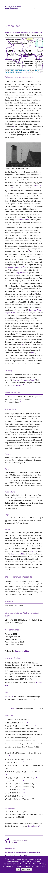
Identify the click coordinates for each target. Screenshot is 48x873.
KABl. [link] (9, 762)
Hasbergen (17, 385)
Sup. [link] (20, 313)
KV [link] (13, 219)
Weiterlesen (26, 869)
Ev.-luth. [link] (23, 358)
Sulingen (33, 551)
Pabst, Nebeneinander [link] (18, 738)
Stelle (33, 353)
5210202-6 (9, 697)
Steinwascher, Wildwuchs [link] (24, 747)
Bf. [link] (23, 87)
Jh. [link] (9, 97)
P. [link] (8, 270)
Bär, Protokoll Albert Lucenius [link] (29, 735)
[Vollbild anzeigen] (40, 49)
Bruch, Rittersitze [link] (13, 662)
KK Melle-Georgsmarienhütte (31, 32)
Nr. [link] (9, 620)
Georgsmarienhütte (22, 219)
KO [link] (23, 35)
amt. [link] (20, 270)
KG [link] (40, 129)
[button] (24, 54)
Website (14, 708)
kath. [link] (37, 182)
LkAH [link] (9, 725)
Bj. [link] (14, 581)
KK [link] (27, 313)
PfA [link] (20, 623)
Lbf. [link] (19, 254)
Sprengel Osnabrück (12, 32)
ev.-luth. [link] (24, 257)
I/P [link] (6, 520)
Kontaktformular (33, 826)
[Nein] (45, 864)
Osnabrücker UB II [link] (13, 719)
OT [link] (10, 383)
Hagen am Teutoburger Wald (23, 380)
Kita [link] (13, 363)
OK (18, 869)
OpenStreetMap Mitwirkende (20, 70)
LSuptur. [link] (25, 620)
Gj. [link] (33, 543)
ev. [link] (31, 185)
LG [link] (10, 533)
